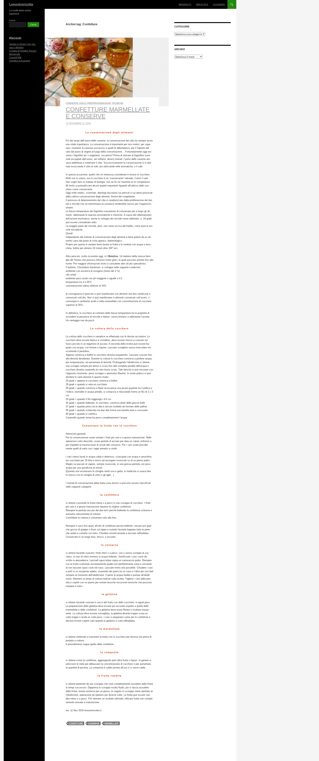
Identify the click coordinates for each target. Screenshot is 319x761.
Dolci (82, 103)
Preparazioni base (99, 103)
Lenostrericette (21, 4)
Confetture (76, 723)
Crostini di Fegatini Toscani (22, 51)
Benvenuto (185, 4)
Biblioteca (202, 4)
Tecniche (117, 103)
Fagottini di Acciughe (19, 61)
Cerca (12, 20)
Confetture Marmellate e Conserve (108, 112)
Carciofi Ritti (15, 57)
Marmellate (111, 723)
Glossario (219, 4)
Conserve (72, 103)
